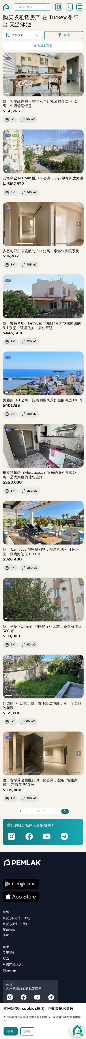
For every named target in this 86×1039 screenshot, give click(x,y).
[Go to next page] (65, 811)
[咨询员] (77, 1030)
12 (58, 811)
